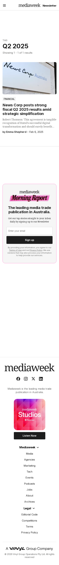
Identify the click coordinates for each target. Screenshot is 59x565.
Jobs (30, 489)
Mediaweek (27, 447)
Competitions (29, 520)
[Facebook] (18, 379)
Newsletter (49, 5)
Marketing (30, 465)
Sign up (29, 240)
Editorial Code (29, 514)
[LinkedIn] (41, 379)
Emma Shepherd (16, 131)
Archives (29, 501)
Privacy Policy (36, 250)
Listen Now (29, 435)
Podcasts (29, 483)
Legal (27, 508)
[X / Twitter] (33, 379)
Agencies (29, 459)
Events (29, 477)
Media (29, 453)
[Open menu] (4, 6)
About (29, 495)
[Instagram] (26, 379)
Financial (9, 99)
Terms (29, 526)
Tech (30, 471)
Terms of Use (15, 250)
